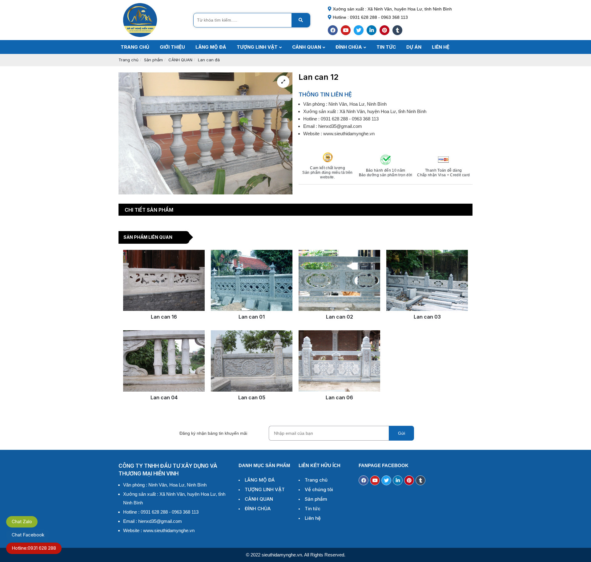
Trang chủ (129, 59)
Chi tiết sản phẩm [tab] (149, 210)
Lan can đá (209, 59)
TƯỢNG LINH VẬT (265, 489)
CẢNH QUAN (180, 59)
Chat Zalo (22, 521)
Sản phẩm (153, 59)
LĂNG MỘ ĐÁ (260, 480)
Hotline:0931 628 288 (34, 548)
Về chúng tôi (319, 489)
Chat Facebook (28, 535)
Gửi (401, 433)
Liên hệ (313, 518)
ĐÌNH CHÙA (258, 508)
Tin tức (312, 508)
